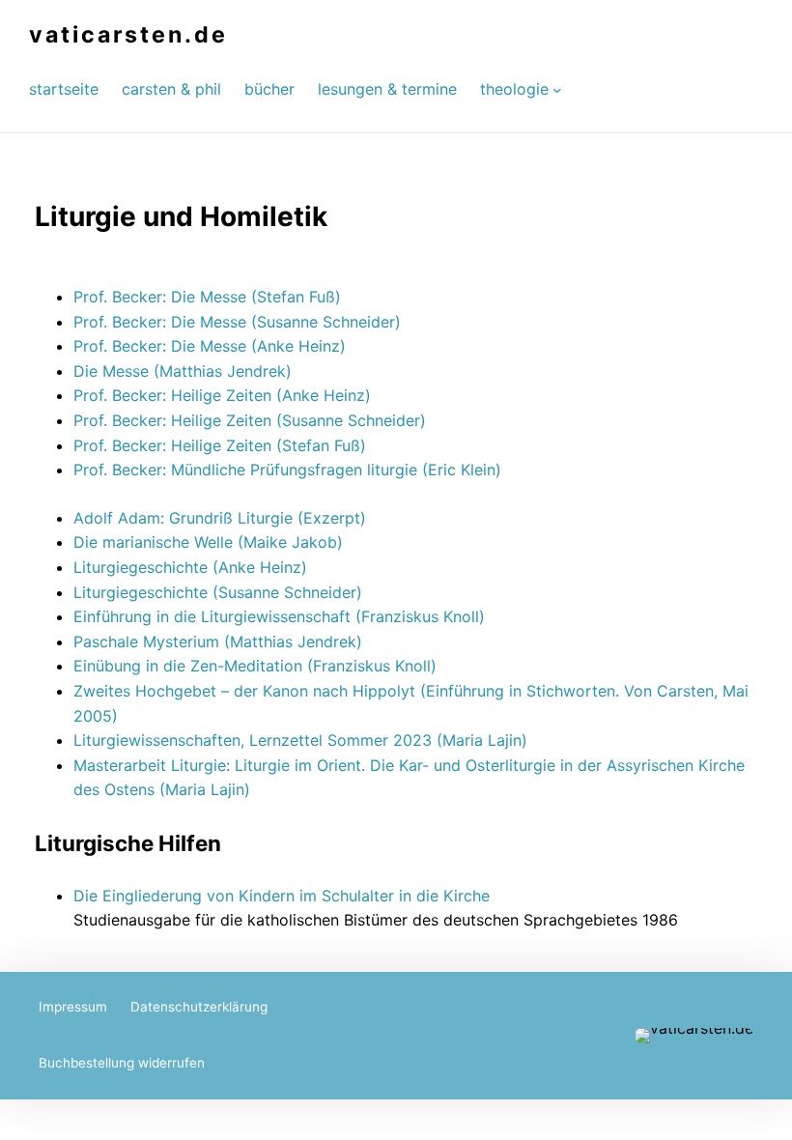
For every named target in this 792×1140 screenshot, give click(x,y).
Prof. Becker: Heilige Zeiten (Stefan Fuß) (219, 445)
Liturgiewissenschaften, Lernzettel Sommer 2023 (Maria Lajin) (300, 740)
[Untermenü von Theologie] (557, 89)
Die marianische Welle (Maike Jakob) (208, 542)
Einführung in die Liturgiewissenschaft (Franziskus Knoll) (279, 616)
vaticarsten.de (128, 34)
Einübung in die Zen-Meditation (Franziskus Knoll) (255, 665)
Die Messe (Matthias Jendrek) (182, 371)
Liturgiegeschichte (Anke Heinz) (190, 567)
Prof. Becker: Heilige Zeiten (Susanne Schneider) (249, 420)
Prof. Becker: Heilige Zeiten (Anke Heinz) (222, 395)
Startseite (64, 89)
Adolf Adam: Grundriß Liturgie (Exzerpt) (219, 517)
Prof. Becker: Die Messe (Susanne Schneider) (237, 321)
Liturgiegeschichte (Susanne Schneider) (217, 592)
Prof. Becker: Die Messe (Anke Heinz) (209, 346)
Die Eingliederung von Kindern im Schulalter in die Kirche (281, 895)
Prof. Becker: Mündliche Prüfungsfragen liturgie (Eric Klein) (287, 469)
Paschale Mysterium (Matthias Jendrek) (217, 641)
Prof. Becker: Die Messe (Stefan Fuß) (207, 296)
